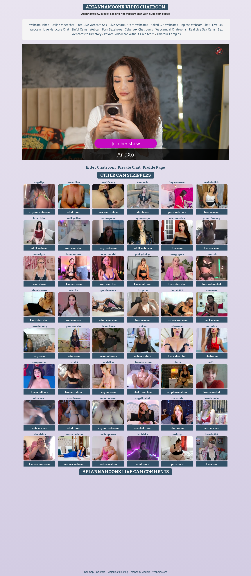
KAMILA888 (211, 434)
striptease (143, 212)
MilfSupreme (108, 434)
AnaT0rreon (74, 398)
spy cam (39, 356)
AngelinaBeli (142, 398)
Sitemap (89, 572)
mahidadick (211, 182)
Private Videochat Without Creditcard (129, 34)
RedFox (212, 362)
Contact (100, 572)
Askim (142, 326)
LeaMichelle (212, 398)
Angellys (39, 182)
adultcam (74, 356)
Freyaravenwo (177, 182)
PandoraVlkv (74, 326)
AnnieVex (211, 290)
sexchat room (108, 356)
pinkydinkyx (142, 254)
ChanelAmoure (143, 362)
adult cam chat (108, 320)
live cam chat (211, 392)
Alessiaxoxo (39, 290)
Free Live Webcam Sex (92, 25)
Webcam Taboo (39, 25)
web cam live (108, 284)
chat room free (143, 392)
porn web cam (177, 212)
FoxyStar (143, 290)
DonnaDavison (74, 434)
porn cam (177, 464)
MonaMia (142, 182)
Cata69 (74, 362)
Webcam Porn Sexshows (106, 29)
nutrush (212, 254)
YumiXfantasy (211, 218)
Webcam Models (140, 572)
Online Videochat (63, 25)
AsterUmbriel (108, 254)
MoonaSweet (108, 398)
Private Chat (129, 167)
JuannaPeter (108, 218)
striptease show (177, 392)
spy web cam (108, 248)
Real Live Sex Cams (202, 29)
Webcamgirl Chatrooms (171, 29)
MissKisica (39, 434)
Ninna (177, 362)
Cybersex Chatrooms (139, 29)
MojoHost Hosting (117, 572)
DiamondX (177, 398)
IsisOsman (177, 326)
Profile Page (154, 167)
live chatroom (142, 284)
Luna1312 (177, 290)
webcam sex (74, 320)
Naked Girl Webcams (164, 25)
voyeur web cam (39, 212)
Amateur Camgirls (169, 34)
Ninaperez (39, 398)
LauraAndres (73, 254)
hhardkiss (39, 218)
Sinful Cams (79, 29)
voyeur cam (108, 392)
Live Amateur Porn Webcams (129, 25)
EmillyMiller (74, 218)
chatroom (212, 356)
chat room (73, 212)
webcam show (143, 356)
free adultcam (39, 392)
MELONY (177, 434)
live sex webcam (177, 320)
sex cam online (108, 212)
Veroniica (211, 326)
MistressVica (177, 218)
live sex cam (211, 248)
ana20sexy (108, 182)
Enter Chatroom (101, 167)
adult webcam (39, 248)
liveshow (211, 464)
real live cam (211, 320)
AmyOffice (74, 182)
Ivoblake (142, 434)
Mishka (73, 290)
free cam (177, 248)
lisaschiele (108, 326)
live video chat (39, 320)
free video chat (177, 284)
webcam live (39, 428)
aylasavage (143, 218)
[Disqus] (125, 523)
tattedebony (39, 326)
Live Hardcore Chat (56, 29)
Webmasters (159, 572)
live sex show (73, 392)
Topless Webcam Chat (195, 25)
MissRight (39, 254)
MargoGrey (177, 254)
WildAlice (108, 362)
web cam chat (74, 248)
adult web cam (143, 248)
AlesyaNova (39, 362)
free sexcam (211, 212)
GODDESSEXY (108, 290)
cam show (39, 284)
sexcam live (211, 428)
